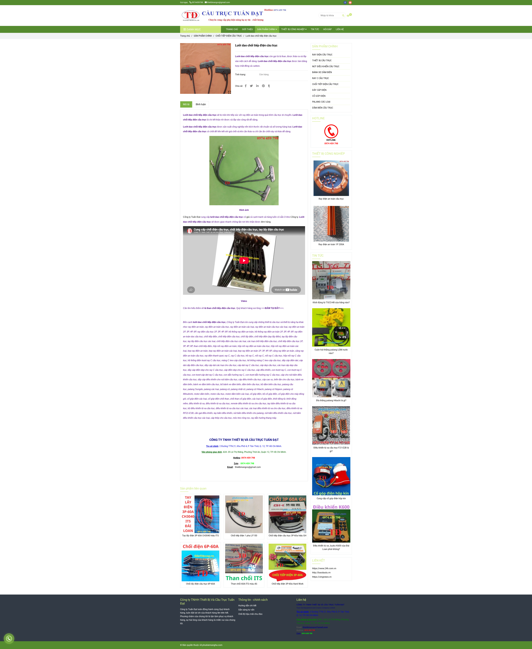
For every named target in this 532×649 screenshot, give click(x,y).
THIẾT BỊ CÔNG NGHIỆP (293, 29)
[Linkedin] (257, 86)
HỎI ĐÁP (327, 29)
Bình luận (201, 104)
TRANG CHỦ (232, 29)
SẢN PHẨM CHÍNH (266, 29)
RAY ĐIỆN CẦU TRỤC (322, 54)
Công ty (294, 217)
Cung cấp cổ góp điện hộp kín (331, 498)
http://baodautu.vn (321, 572)
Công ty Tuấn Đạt (191, 217)
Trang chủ (185, 36)
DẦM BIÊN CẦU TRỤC (322, 107)
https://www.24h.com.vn (324, 568)
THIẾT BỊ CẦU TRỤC (322, 60)
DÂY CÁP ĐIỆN (319, 90)
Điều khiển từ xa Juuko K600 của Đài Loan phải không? (331, 547)
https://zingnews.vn (322, 577)
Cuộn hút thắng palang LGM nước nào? (331, 351)
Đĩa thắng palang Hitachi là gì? (331, 400)
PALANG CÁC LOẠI (321, 101)
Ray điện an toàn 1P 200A (331, 244)
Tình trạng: (240, 74)
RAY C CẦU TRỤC (320, 78)
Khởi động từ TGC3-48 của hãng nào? (331, 302)
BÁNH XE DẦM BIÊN (322, 72)
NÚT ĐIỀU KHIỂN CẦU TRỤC (325, 66)
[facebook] (346, 2)
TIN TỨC (315, 29)
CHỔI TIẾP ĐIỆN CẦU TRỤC (229, 36)
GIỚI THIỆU (247, 29)
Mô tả (186, 104)
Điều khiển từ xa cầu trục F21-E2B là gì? (331, 449)
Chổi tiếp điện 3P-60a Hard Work (287, 583)
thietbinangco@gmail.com (218, 2)
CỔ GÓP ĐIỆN (318, 96)
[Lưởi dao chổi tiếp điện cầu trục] (235, 15)
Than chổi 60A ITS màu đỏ (244, 583)
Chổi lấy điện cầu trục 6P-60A (200, 583)
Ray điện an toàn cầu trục (331, 198)
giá (248, 217)
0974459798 (197, 2)
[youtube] (351, 2)
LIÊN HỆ (340, 29)
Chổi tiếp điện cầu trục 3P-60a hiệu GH (287, 535)
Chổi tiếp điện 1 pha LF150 (244, 535)
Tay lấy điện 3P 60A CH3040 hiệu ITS (200, 535)
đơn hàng (266, 222)
